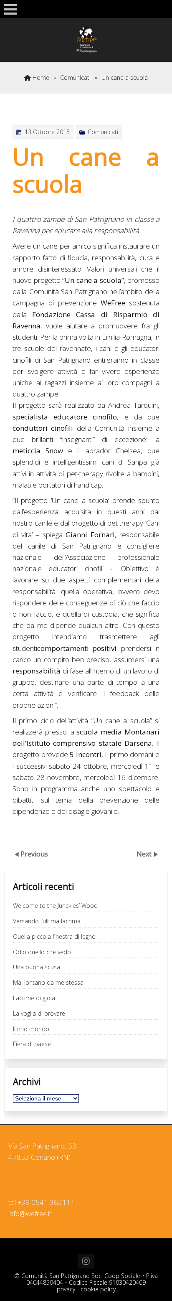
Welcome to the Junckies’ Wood (55, 906)
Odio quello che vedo (42, 952)
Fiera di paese (32, 1044)
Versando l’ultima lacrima (47, 921)
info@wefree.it (29, 1213)
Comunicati (75, 77)
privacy (66, 1289)
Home (40, 77)
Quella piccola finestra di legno (54, 936)
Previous (34, 853)
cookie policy (98, 1289)
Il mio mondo (31, 1029)
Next (145, 853)
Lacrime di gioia (34, 998)
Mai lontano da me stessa (48, 982)
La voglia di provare (39, 1013)
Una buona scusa (36, 967)
